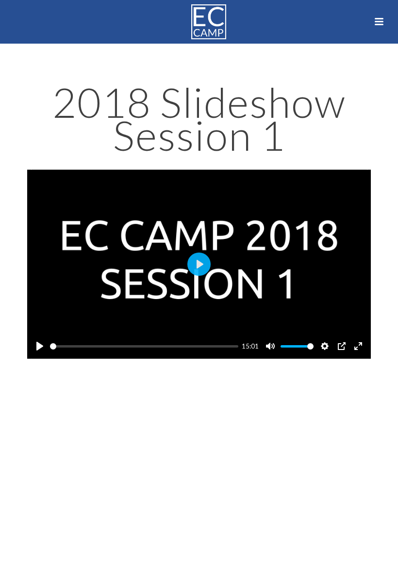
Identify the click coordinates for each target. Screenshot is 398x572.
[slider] (144, 346)
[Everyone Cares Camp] (199, 22)
